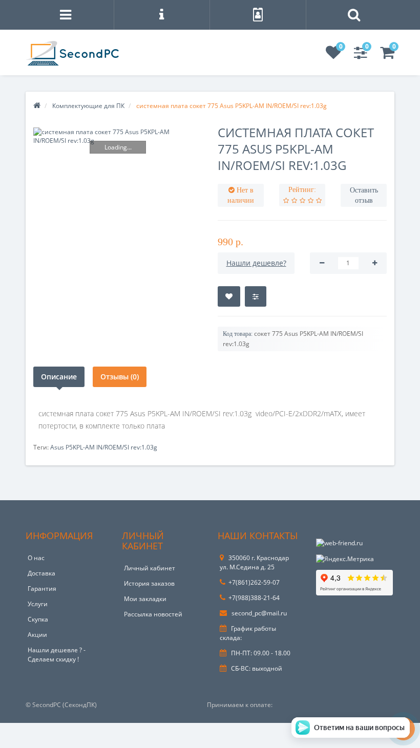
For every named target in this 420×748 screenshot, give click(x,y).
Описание (59, 376)
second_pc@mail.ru (258, 613)
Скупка (38, 619)
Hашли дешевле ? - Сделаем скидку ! (57, 655)
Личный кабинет (149, 568)
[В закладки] (229, 296)
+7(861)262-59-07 (254, 582)
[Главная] (36, 105)
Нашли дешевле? (256, 263)
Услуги (38, 604)
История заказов (149, 583)
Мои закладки (145, 598)
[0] (333, 55)
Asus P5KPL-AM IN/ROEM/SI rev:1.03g (103, 447)
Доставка (41, 573)
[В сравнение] (255, 296)
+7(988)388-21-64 (254, 597)
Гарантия (42, 588)
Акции (37, 634)
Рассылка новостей (153, 614)
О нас (36, 557)
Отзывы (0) (119, 376)
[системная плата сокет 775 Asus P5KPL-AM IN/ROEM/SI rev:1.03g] (117, 136)
